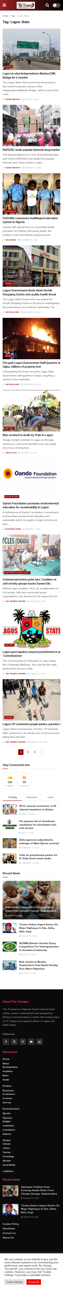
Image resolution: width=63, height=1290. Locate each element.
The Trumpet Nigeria (16, 601)
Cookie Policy (11, 1224)
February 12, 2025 (38, 742)
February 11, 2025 (32, 168)
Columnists (8, 1125)
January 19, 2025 (37, 674)
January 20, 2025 (37, 601)
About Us (8, 1237)
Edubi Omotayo (13, 99)
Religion (7, 1121)
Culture (6, 1148)
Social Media (9, 1165)
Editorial (7, 1134)
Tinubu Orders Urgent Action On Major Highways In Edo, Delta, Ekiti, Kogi (38, 928)
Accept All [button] (34, 1282)
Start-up (7, 1102)
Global (6, 1140)
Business (10, 211)
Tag (13, 16)
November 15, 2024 (28, 240)
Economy (7, 1098)
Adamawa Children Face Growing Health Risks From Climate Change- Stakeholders (39, 1190)
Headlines (8, 1071)
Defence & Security (17, 573)
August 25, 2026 (14, 916)
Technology (8, 1156)
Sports (6, 1113)
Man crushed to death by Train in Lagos (28, 435)
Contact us (9, 1233)
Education (11, 496)
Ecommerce (9, 1094)
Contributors (9, 1130)
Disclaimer (9, 1228)
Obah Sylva (11, 453)
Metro (9, 428)
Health (6, 1080)
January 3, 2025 (32, 529)
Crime (8, 717)
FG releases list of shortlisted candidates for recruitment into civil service (37, 824)
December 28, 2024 (32, 312)
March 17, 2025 (31, 99)
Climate (6, 1144)
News (8, 67)
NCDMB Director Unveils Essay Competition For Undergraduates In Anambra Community (39, 946)
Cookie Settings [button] (14, 1282)
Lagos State (23, 16)
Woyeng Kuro (12, 312)
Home (5, 16)
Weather (7, 1161)
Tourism (7, 1152)
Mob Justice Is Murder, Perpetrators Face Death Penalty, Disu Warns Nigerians (38, 965)
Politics (7, 1086)
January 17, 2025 (28, 453)
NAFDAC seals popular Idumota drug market (31, 149)
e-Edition (8, 1171)
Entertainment (11, 1108)
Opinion (7, 1117)
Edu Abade (11, 240)
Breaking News (10, 1067)
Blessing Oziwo (13, 529)
